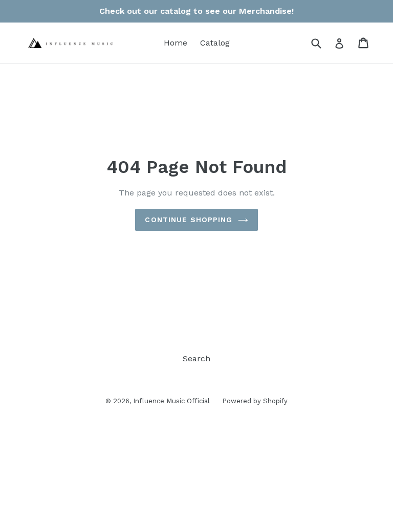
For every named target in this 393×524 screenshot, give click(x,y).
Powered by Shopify (255, 401)
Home (175, 43)
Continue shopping (188, 219)
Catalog (215, 43)
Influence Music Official (172, 401)
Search (196, 358)
